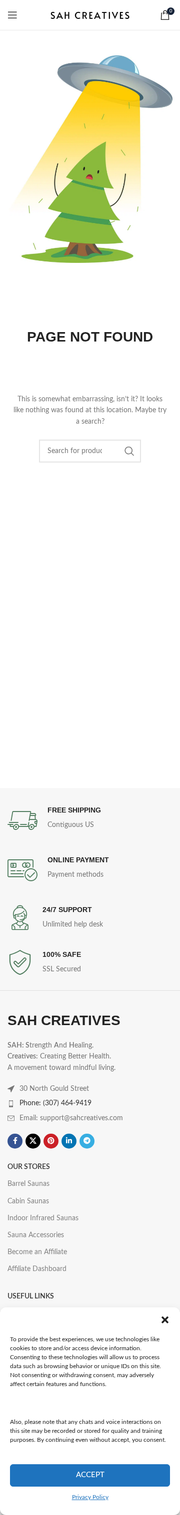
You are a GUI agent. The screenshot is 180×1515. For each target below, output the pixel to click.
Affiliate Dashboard (37, 1269)
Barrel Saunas (29, 1183)
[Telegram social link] (87, 1141)
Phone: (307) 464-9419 (56, 1103)
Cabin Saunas (28, 1201)
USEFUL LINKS (31, 1296)
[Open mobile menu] (12, 15)
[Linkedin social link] (69, 1141)
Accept (90, 1475)
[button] (165, 1320)
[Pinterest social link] (51, 1141)
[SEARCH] (129, 451)
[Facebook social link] (15, 1141)
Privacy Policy (90, 1497)
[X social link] (33, 1141)
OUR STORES (29, 1167)
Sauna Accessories (36, 1235)
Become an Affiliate (37, 1252)
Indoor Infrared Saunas (43, 1218)
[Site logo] (90, 14)
